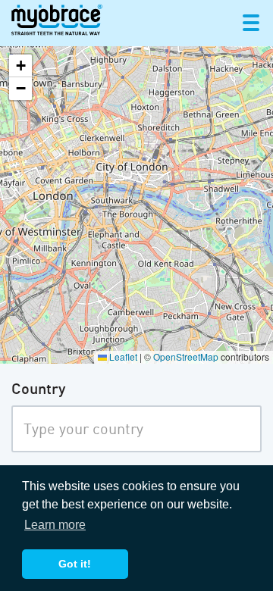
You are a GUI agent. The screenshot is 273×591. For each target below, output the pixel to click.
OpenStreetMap (185, 356)
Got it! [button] (74, 564)
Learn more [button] (55, 524)
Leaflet (122, 356)
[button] (20, 66)
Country (38, 390)
